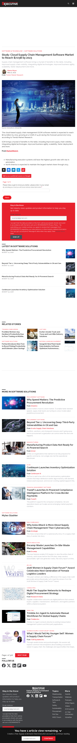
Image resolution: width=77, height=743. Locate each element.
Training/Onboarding (10, 329)
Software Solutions (33, 51)
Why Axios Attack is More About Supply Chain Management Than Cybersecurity (48, 526)
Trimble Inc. (35, 619)
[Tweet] (18, 170)
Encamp (34, 551)
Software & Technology (12, 51)
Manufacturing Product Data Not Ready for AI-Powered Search (28, 276)
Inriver (33, 451)
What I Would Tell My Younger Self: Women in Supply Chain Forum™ (50, 635)
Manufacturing (32, 442)
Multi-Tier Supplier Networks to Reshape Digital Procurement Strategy (49, 592)
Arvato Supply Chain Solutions (42, 428)
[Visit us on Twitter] (9, 665)
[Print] (4, 170)
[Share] (9, 170)
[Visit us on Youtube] (24, 665)
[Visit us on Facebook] (4, 665)
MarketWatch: (12, 151)
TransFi (33, 499)
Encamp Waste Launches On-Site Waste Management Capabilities (48, 547)
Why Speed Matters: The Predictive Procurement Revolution (26, 250)
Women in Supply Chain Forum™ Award (40, 631)
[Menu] (73, 3)
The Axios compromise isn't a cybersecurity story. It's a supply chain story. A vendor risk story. (51, 535)
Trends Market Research (14, 75)
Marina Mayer (12, 70)
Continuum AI (36, 473)
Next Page (22, 655)
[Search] (68, 3)
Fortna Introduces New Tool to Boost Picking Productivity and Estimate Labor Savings (13, 346)
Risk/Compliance (33, 522)
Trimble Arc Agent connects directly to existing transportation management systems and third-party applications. (49, 623)
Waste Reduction (33, 542)
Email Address (16, 214)
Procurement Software (36, 397)
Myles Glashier (10, 515)
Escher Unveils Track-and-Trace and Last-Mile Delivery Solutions (51, 334)
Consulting (31, 588)
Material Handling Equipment (50, 341)
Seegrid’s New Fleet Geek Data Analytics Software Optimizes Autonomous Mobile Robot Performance (50, 346)
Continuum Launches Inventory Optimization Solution (23, 290)
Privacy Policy (19, 233)
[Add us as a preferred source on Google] (23, 170)
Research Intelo (37, 597)
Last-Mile (42, 329)
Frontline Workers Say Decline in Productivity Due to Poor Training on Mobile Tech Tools (13, 334)
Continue (48, 738)
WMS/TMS (30, 610)
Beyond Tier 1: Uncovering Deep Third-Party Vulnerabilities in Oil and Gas (31, 263)
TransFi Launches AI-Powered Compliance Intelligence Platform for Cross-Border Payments (50, 493)
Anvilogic (34, 531)
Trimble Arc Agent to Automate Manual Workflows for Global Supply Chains (48, 614)
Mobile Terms (60, 231)
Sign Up (16, 237)
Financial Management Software (39, 487)
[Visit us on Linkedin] (14, 665)
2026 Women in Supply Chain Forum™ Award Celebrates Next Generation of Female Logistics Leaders (51, 570)
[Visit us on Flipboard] (19, 665)
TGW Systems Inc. (37, 639)
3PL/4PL (29, 565)
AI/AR (29, 465)
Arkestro (34, 406)
